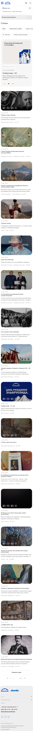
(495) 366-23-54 (5, 709)
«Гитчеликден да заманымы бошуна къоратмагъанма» (12, 294)
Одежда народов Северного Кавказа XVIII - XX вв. (15, 369)
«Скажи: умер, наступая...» (9, 442)
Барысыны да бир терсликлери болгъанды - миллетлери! (15, 551)
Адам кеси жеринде (7, 259)
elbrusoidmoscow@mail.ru (8, 711)
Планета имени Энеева (8, 115)
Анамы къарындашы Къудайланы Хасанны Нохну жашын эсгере (14, 186)
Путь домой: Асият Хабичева (10, 332)
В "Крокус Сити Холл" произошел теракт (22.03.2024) (13, 513)
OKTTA (7, 729)
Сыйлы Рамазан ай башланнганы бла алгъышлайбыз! (12, 152)
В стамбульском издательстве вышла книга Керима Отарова (14, 475)
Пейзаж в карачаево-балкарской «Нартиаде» (15, 588)
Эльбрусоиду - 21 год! (8, 406)
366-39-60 (14, 709)
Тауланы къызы (6, 223)
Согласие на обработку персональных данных (12, 725)
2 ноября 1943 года (7, 624)
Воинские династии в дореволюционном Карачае (16, 659)
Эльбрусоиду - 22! (10, 73)
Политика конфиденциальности (8, 727)
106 (20, 678)
